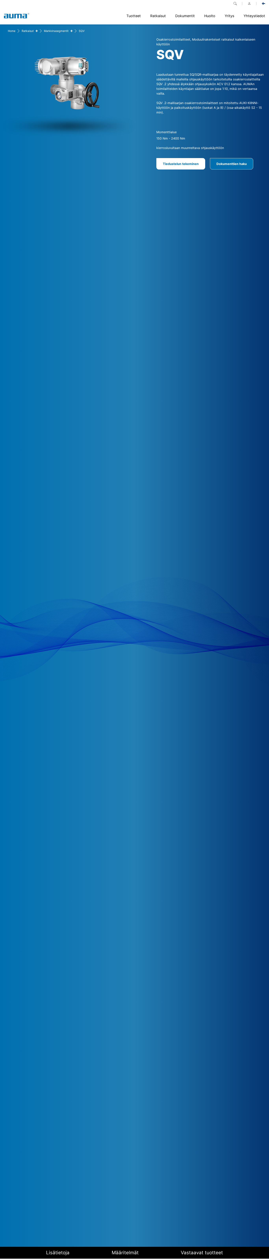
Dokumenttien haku (231, 164)
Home (11, 31)
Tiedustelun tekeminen (181, 164)
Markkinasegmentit (56, 31)
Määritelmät (125, 1252)
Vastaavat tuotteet (202, 1252)
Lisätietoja (58, 1252)
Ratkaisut (28, 31)
